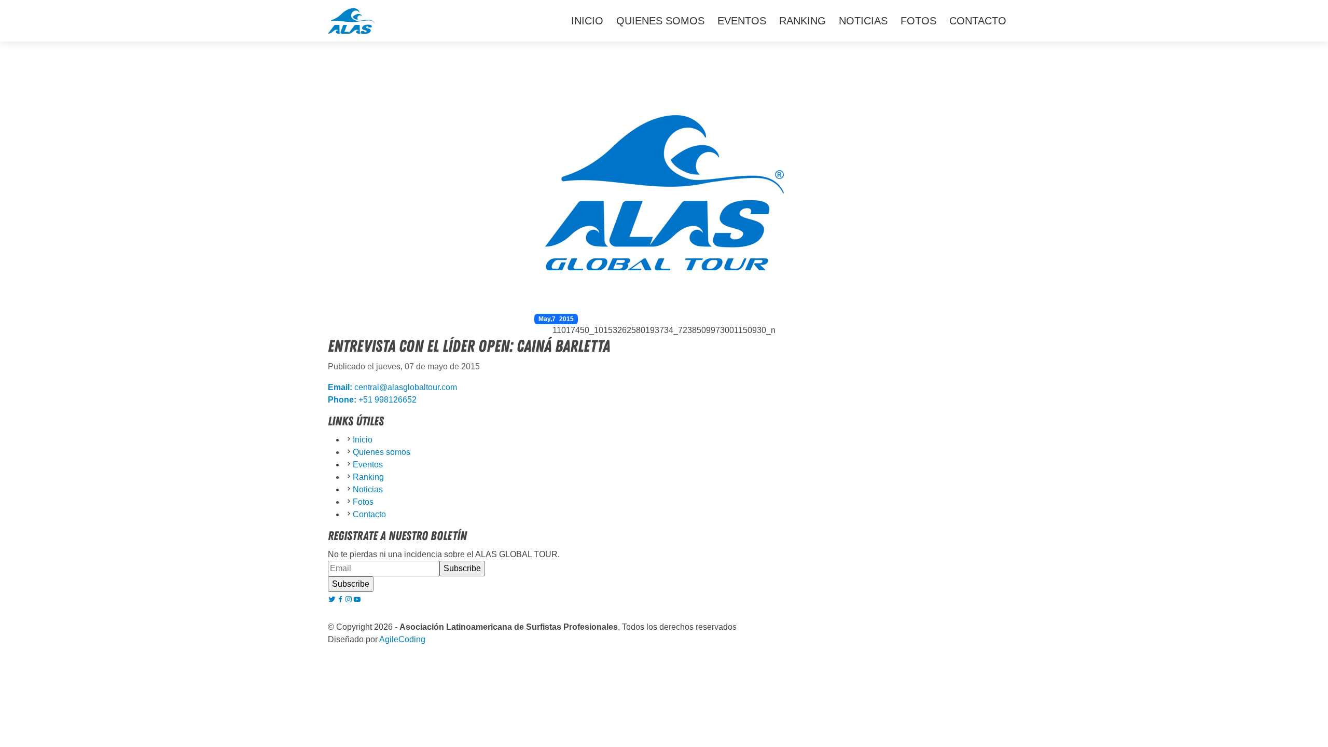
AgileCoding (402, 639)
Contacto (977, 20)
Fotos (918, 20)
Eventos (741, 20)
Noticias (863, 20)
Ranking (802, 20)
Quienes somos (660, 20)
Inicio (587, 20)
